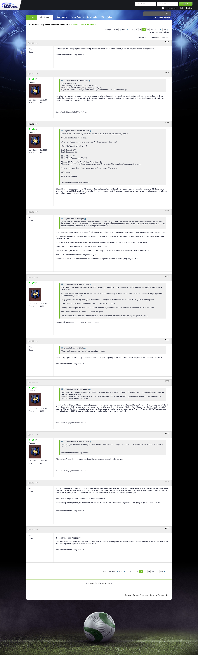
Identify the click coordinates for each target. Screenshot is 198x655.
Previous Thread (94, 583)
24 (136, 30)
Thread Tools (153, 37)
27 (148, 30)
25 (140, 30)
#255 (167, 276)
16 (132, 30)
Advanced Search (162, 17)
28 (152, 30)
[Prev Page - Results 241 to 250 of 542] (127, 29)
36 (155, 30)
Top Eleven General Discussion (54, 25)
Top (167, 595)
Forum (31, 17)
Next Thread (105, 583)
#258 (167, 433)
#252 (167, 72)
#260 (167, 528)
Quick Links (92, 17)
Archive (128, 595)
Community (62, 17)
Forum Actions (77, 17)
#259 (167, 482)
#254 (167, 211)
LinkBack (141, 37)
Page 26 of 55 (112, 30)
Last (164, 30)
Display (164, 37)
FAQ (102, 17)
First (123, 30)
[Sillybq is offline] (35, 91)
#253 (167, 123)
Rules (109, 17)
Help (181, 8)
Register (189, 8)
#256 (167, 340)
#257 (167, 381)
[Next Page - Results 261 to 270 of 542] (160, 29)
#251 (167, 42)
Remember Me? (171, 8)
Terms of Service (157, 595)
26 (144, 30)
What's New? (45, 17)
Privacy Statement (140, 595)
